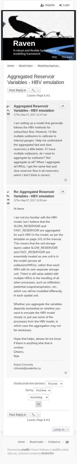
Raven (24, 43)
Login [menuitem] (66, 5)
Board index (36, 441)
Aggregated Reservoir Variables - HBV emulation (35, 79)
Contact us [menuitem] (54, 441)
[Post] (15, 114)
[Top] (65, 180)
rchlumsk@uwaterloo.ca (27, 368)
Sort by (29, 390)
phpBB (25, 449)
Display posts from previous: (30, 383)
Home (21, 441)
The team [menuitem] (67, 57)
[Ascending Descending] (38, 397)
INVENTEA (47, 453)
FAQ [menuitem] (54, 57)
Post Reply (16, 90)
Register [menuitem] (50, 5)
